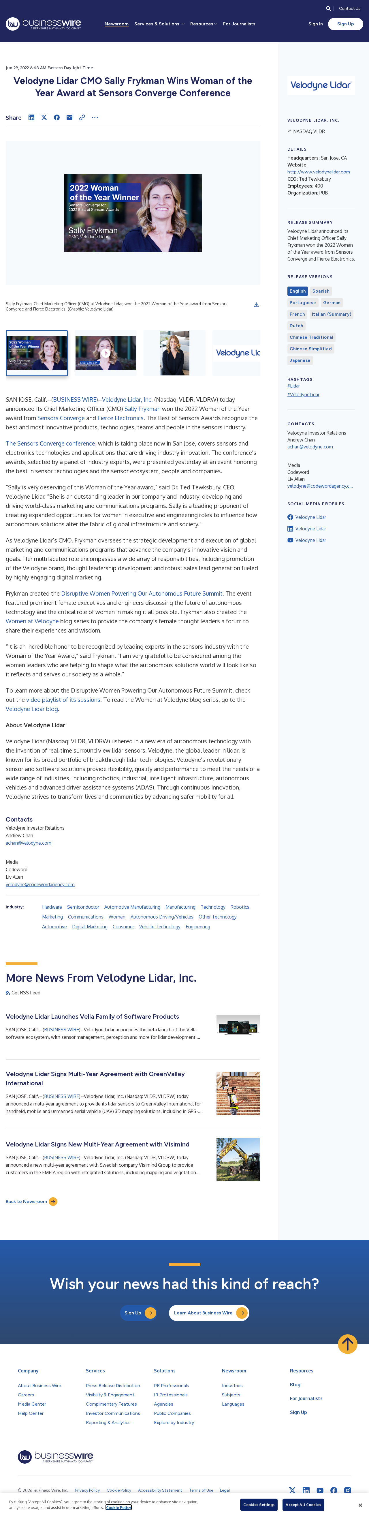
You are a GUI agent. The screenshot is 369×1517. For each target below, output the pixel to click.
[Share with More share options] (94, 117)
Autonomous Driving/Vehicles (162, 917)
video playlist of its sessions (63, 699)
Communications (85, 917)
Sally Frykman (143, 408)
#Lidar (293, 386)
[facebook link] (333, 1490)
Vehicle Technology (159, 926)
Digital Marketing (90, 926)
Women (117, 917)
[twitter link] (292, 1490)
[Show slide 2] (106, 353)
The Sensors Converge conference (50, 443)
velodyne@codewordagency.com (40, 884)
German (332, 302)
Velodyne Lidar (310, 517)
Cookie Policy (118, 1507)
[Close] (360, 1505)
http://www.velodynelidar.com (318, 172)
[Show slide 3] (175, 353)
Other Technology (218, 917)
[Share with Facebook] (56, 117)
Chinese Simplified (311, 348)
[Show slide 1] (37, 353)
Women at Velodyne (32, 621)
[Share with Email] (69, 117)
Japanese (300, 360)
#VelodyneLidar (303, 394)
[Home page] (43, 24)
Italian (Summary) (331, 314)
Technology (213, 907)
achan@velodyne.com (28, 843)
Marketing (52, 917)
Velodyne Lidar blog (32, 708)
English (298, 291)
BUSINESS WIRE (74, 399)
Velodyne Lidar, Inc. (127, 399)
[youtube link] (320, 1490)
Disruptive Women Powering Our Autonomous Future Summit (142, 593)
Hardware (52, 907)
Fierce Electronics (120, 418)
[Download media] (256, 304)
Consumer (123, 926)
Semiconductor (83, 907)
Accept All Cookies (303, 1504)
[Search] (328, 8)
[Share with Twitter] (44, 117)
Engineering (198, 926)
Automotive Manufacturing (132, 907)
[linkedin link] (306, 1490)
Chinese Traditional (311, 337)
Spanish (320, 291)
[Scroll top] (347, 1344)
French (297, 314)
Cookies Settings (258, 1504)
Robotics (240, 907)
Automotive (54, 926)
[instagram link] (347, 1490)
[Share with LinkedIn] (31, 117)
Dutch (296, 325)
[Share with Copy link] (82, 117)
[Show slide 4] (243, 353)
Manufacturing (180, 907)
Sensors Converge (61, 418)
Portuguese (303, 302)
